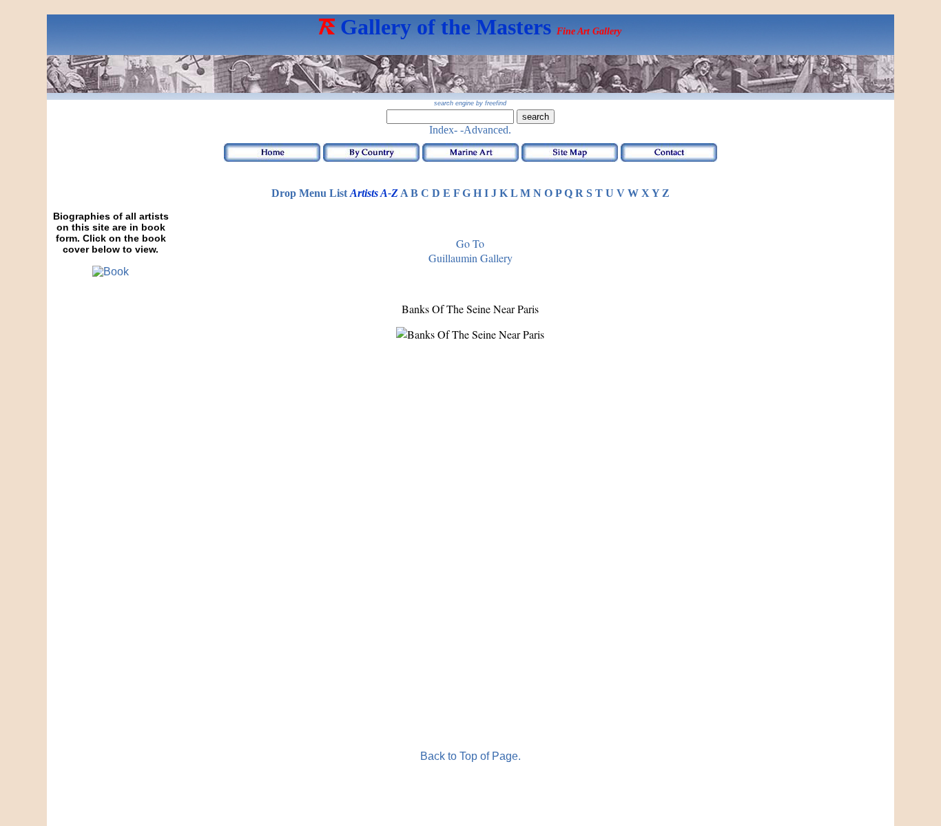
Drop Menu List (309, 193)
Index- (443, 130)
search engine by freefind (470, 103)
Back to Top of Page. (470, 756)
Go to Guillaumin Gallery (470, 250)
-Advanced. (485, 130)
